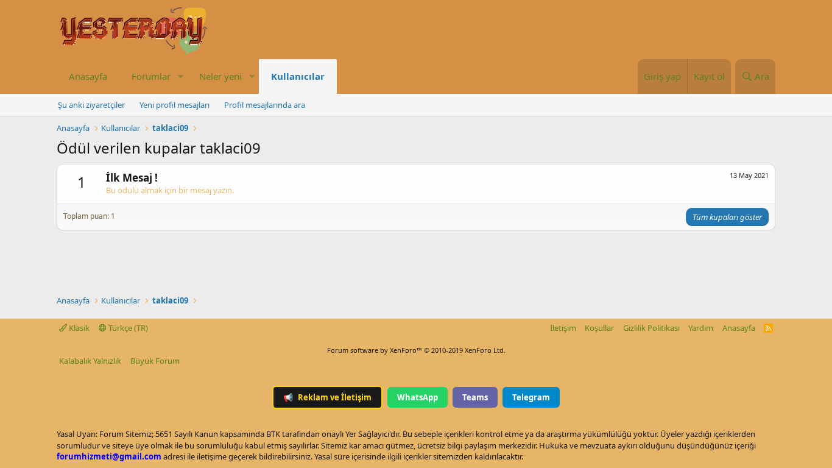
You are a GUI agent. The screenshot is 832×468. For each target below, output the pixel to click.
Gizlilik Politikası (651, 327)
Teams (475, 397)
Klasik (78, 327)
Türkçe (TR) (127, 327)
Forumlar (151, 76)
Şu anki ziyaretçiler (91, 104)
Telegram (531, 397)
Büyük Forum (155, 360)
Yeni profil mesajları (174, 104)
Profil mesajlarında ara (264, 104)
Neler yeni (220, 76)
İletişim (563, 327)
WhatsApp (417, 397)
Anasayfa (88, 76)
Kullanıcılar (298, 76)
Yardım (700, 327)
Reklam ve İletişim (327, 397)
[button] (180, 76)
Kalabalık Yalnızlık (90, 360)
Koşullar (599, 327)
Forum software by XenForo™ (416, 350)
